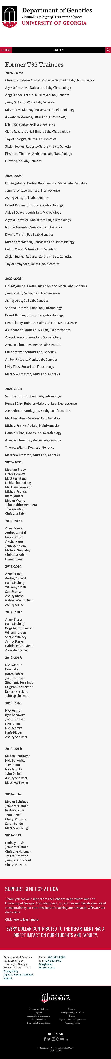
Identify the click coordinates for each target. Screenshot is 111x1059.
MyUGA (38, 1012)
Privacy (72, 1016)
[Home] (55, 23)
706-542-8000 (56, 957)
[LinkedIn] (66, 1039)
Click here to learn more (21, 919)
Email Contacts (47, 967)
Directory (72, 1009)
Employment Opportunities (72, 1012)
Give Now (58, 50)
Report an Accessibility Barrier (72, 1019)
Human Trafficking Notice (38, 1023)
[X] (49, 1039)
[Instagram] (53, 1039)
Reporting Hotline (72, 1023)
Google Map (45, 964)
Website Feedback (38, 1019)
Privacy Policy (10, 971)
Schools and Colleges (38, 1009)
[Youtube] (62, 1039)
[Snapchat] (57, 1039)
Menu (7, 50)
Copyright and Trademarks (39, 1016)
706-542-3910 (52, 960)
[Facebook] (44, 1039)
